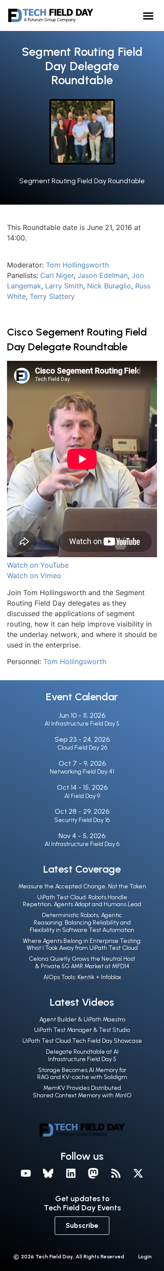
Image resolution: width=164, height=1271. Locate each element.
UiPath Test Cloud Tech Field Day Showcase (82, 1041)
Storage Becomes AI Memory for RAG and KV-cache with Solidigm (82, 1073)
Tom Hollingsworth (77, 264)
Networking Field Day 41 (82, 771)
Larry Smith (64, 285)
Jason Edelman (102, 275)
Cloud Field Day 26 (82, 747)
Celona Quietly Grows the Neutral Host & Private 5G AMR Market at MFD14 (82, 962)
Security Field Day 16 (82, 820)
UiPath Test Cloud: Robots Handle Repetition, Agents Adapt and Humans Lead (82, 901)
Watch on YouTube (38, 565)
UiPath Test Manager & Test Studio (82, 1030)
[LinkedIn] (70, 1173)
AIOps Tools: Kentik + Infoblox (82, 977)
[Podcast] (115, 1173)
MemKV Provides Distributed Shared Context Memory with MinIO (82, 1091)
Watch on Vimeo (34, 575)
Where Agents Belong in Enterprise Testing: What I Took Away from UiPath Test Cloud (82, 944)
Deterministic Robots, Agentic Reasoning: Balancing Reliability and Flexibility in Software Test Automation (82, 922)
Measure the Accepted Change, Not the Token (82, 886)
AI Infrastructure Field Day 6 (82, 844)
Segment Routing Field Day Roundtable (82, 181)
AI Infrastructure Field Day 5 (82, 723)
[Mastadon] (93, 1173)
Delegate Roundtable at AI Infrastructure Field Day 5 (82, 1055)
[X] (138, 1173)
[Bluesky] (48, 1173)
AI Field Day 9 (82, 796)
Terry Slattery (52, 296)
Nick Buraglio (109, 285)
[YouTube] (25, 1173)
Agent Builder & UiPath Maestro (82, 1019)
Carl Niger (56, 275)
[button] (148, 15)
